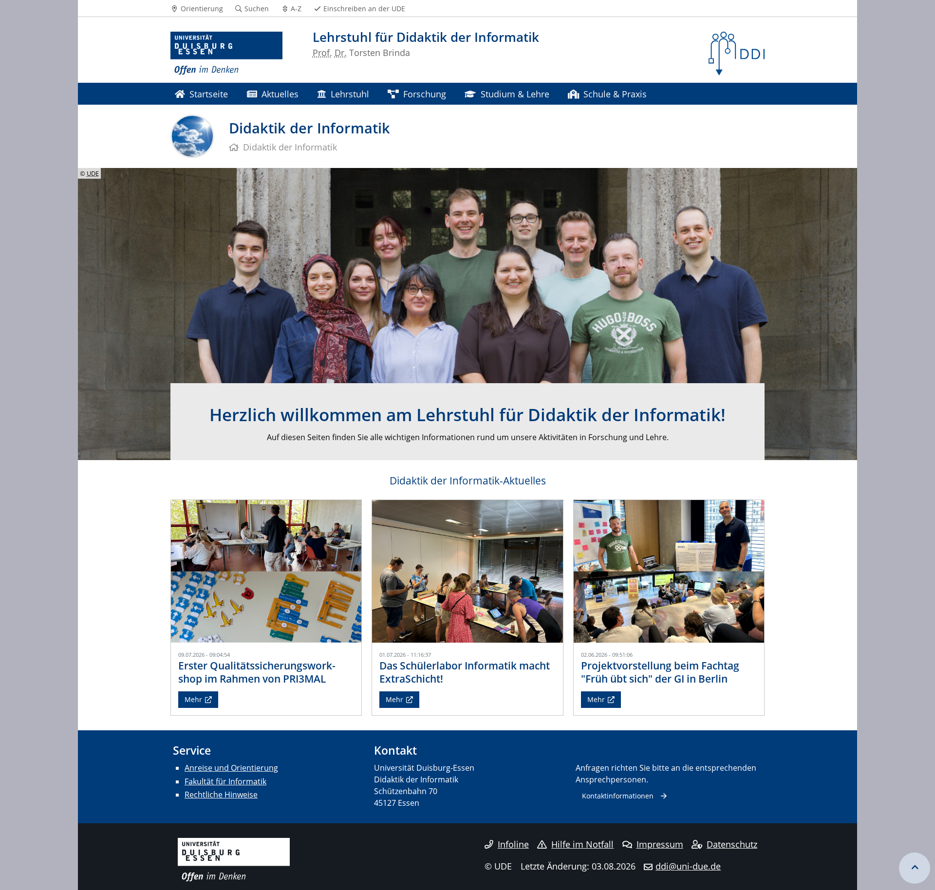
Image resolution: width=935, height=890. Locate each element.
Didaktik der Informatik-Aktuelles (468, 480)
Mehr (193, 699)
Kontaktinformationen (618, 795)
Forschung (424, 94)
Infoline (513, 844)
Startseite (208, 94)
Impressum (659, 844)
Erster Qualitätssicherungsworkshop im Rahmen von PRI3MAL (257, 672)
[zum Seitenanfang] (914, 868)
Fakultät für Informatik (225, 781)
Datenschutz (732, 844)
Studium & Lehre (515, 94)
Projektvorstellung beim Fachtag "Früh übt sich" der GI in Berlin (660, 672)
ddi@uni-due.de (688, 866)
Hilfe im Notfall (582, 844)
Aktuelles (280, 94)
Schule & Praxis (615, 94)
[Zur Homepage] (226, 53)
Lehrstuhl (350, 94)
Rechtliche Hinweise (221, 794)
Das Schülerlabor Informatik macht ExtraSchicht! (464, 672)
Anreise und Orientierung (231, 767)
